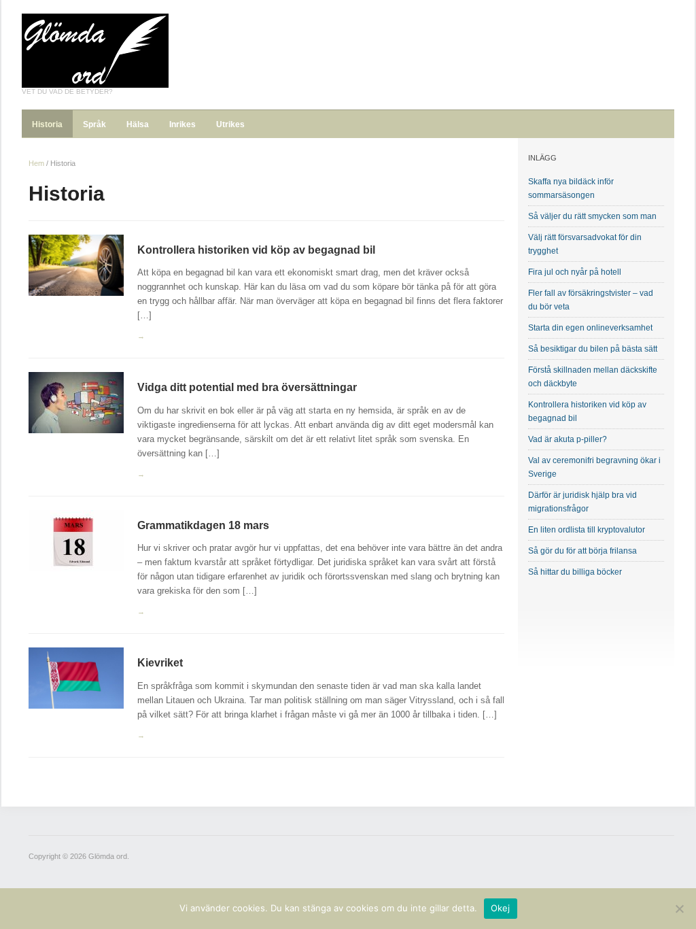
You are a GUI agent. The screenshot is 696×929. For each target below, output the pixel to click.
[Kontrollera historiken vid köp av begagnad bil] (76, 264)
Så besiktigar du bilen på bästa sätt (592, 349)
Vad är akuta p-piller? (567, 439)
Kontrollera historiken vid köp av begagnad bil (256, 250)
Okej (500, 907)
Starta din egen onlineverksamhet (590, 328)
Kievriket (160, 663)
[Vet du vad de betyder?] (95, 50)
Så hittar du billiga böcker (575, 572)
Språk (94, 124)
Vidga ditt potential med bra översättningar (247, 387)
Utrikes (230, 124)
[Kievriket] (76, 677)
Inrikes (182, 124)
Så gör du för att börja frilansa (582, 551)
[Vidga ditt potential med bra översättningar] (76, 402)
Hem (36, 163)
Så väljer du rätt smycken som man (592, 216)
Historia (47, 124)
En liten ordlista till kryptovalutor (586, 530)
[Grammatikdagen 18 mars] (76, 539)
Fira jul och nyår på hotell (574, 272)
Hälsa (137, 124)
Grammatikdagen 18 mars (203, 525)
